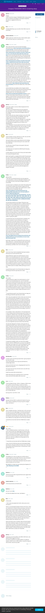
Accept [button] (39, 609)
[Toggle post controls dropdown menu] (30, 23)
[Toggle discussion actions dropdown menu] (43, 14)
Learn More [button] (8, 611)
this (13, 491)
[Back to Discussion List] (1, 1)
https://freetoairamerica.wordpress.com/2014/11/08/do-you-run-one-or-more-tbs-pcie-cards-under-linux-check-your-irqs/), (18, 54)
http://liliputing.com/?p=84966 (12, 465)
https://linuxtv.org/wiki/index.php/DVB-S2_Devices (16, 93)
